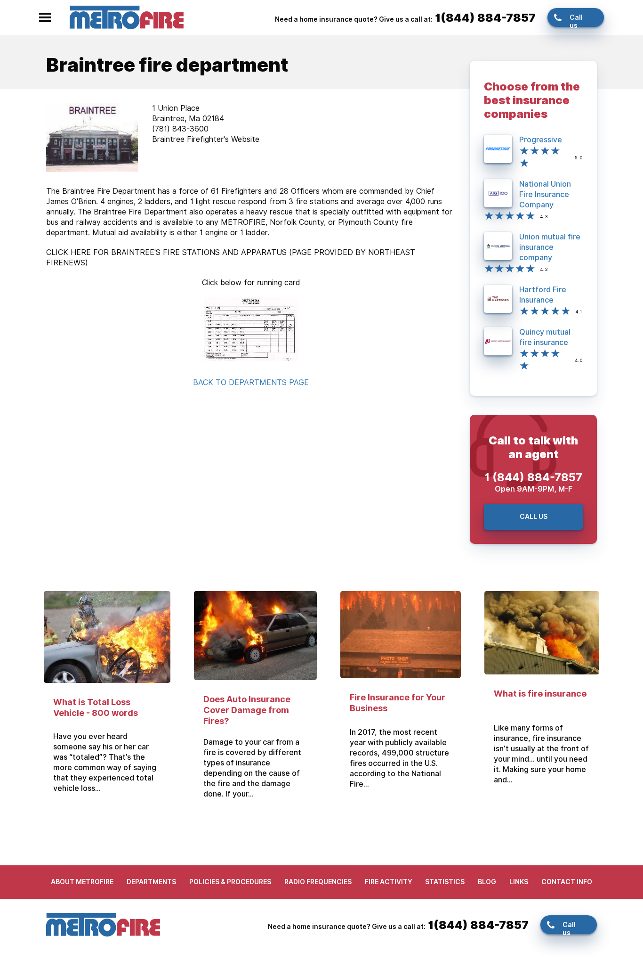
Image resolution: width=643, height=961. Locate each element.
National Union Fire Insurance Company (545, 194)
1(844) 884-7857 (485, 18)
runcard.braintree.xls (251, 329)
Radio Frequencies (318, 882)
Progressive (540, 139)
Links (518, 882)
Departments (151, 882)
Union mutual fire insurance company (549, 247)
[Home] (127, 16)
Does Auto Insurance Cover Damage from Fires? (246, 710)
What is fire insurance (540, 693)
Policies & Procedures (230, 882)
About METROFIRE (82, 882)
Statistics (445, 882)
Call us (576, 20)
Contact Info (566, 882)
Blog (487, 882)
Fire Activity (388, 882)
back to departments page (251, 382)
